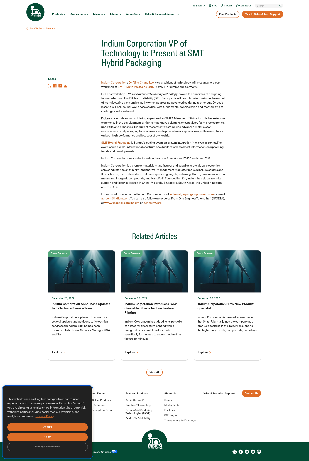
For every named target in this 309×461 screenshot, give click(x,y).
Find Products (227, 14)
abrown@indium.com (115, 198)
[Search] (280, 6)
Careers (228, 6)
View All (154, 372)
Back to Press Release (42, 29)
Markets (98, 14)
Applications (78, 14)
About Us (132, 14)
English (197, 6)
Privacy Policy (45, 416)
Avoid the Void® (135, 400)
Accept (47, 427)
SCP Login (170, 415)
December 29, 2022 (63, 298)
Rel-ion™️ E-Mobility (138, 418)
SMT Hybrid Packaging (116, 143)
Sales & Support (96, 405)
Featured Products (137, 393)
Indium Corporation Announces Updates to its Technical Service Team (81, 306)
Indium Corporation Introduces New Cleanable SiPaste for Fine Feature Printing (150, 308)
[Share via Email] (65, 86)
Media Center (172, 405)
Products (57, 14)
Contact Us (245, 6)
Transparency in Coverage (180, 420)
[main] (154, 188)
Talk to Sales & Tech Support (262, 14)
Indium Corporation (113, 82)
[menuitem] (199, 6)
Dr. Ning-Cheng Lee (141, 82)
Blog (214, 6)
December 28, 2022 (135, 298)
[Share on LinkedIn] (60, 86)
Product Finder (96, 393)
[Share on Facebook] (55, 86)
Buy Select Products (99, 400)
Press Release (59, 253)
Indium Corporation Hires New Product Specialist (225, 306)
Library (114, 14)
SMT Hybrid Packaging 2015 (136, 87)
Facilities (169, 410)
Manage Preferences (47, 447)
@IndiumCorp (152, 203)
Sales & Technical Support (160, 14)
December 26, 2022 (208, 298)
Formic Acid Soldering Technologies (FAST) (139, 412)
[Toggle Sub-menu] (203, 6)
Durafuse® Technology (139, 405)
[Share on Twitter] (50, 86)
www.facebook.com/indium (121, 203)
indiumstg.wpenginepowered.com (192, 194)
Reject (47, 437)
